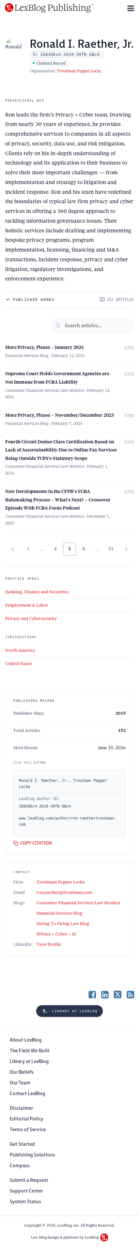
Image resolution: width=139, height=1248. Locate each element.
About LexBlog (26, 1040)
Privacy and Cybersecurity (31, 618)
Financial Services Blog (59, 913)
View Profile (49, 944)
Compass (20, 1166)
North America (20, 650)
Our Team (20, 1083)
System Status (25, 1202)
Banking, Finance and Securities (37, 592)
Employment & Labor (26, 605)
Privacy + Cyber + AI (56, 934)
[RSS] (130, 994)
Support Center (26, 1191)
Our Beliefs (22, 1072)
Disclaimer (21, 1108)
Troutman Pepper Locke (79, 71)
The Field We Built (29, 1051)
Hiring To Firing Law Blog (63, 923)
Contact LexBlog (27, 1094)
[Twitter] (118, 994)
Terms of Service (28, 1130)
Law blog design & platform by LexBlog (65, 1237)
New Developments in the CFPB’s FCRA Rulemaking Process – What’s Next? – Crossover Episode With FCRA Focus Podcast (58, 499)
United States (18, 663)
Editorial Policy (26, 1119)
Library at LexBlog (29, 1061)
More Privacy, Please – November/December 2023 (59, 415)
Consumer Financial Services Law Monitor (79, 903)
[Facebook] (92, 994)
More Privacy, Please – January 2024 (44, 347)
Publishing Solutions (32, 1155)
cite (129, 348)
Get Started (22, 1144)
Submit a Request (29, 1180)
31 (110, 549)
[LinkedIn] (105, 994)
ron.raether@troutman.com (64, 892)
